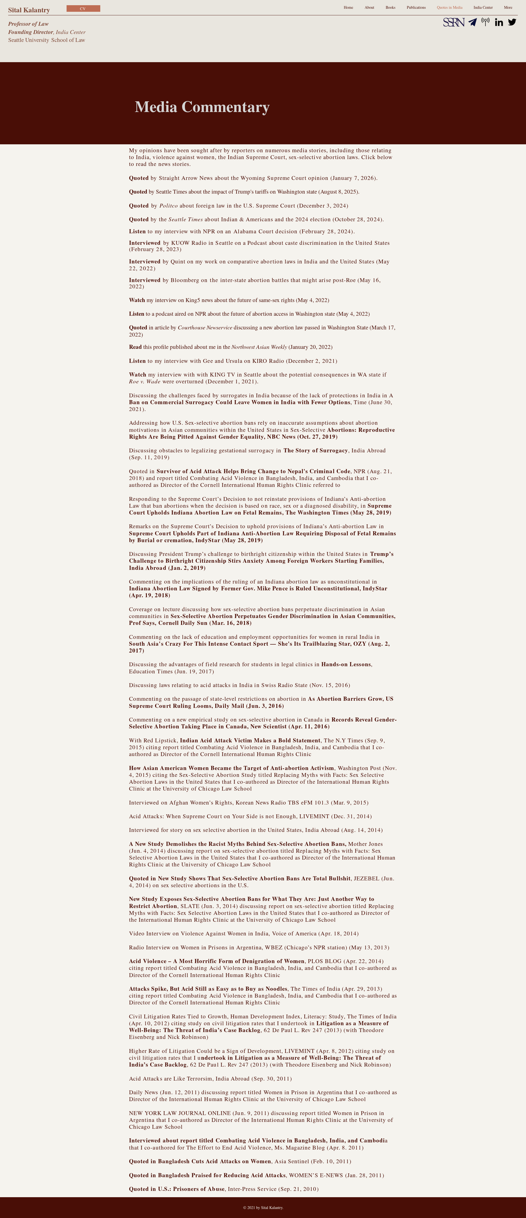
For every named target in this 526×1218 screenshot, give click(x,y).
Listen (137, 231)
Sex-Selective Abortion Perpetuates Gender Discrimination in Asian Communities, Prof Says (262, 619)
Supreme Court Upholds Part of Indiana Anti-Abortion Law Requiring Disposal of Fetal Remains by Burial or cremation (262, 536)
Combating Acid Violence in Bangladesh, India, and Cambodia (271, 478)
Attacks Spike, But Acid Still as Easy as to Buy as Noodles (208, 988)
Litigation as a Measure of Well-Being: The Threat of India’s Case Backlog (259, 1026)
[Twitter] (512, 22)
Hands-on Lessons (346, 664)
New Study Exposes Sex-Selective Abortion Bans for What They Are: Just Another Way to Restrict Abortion (252, 902)
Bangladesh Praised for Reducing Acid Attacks (222, 1175)
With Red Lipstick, (225, 740)
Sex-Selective (262, 433)
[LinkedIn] (499, 22)
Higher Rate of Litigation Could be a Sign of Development (205, 1051)
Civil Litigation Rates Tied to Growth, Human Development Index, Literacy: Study (236, 1016)
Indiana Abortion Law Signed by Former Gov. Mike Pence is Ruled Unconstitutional (244, 588)
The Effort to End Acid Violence (228, 1147)
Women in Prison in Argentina (303, 1092)
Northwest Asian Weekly (259, 347)
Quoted (139, 178)
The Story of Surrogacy (316, 450)
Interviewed (146, 261)
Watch (137, 300)
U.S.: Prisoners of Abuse (191, 1189)
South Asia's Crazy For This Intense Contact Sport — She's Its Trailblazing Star (239, 643)
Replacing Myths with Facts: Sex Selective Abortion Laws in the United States (261, 909)
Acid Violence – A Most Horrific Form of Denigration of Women (217, 961)
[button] (416, 7)
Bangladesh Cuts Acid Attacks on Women (214, 1161)
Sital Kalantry (29, 10)
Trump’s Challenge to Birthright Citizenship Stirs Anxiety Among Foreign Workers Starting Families (261, 557)
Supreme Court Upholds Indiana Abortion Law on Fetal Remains (260, 508)
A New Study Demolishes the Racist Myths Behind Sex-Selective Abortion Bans (237, 844)
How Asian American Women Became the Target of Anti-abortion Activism (231, 768)
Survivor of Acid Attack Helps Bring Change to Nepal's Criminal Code (253, 471)
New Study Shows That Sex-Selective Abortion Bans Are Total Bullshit (254, 878)
